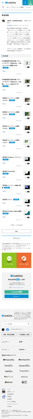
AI (7, 7)
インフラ (28, 7)
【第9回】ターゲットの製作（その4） (10, 99)
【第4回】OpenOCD (8, 172)
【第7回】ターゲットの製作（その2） (10, 127)
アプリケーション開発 (17, 7)
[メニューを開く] (2, 2)
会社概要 (9, 399)
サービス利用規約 (11, 401)
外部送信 (9, 406)
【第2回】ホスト (10, 199)
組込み (4, 71)
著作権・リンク (11, 391)
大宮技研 (9, 25)
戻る (16, 231)
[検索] (3, 7)
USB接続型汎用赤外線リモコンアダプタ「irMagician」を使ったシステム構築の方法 (11, 64)
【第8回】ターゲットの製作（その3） (10, 113)
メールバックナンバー (17, 287)
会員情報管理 (10, 394)
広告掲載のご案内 (25, 334)
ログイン (17, 296)
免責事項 (9, 396)
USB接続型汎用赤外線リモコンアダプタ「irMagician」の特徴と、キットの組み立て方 (11, 82)
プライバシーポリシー (12, 404)
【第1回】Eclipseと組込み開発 (12, 212)
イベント (4, 349)
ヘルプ (8, 389)
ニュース (4, 342)
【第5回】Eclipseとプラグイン (12, 158)
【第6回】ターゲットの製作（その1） (10, 141)
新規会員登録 (17, 292)
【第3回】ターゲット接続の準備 (11, 186)
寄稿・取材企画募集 (9, 334)
